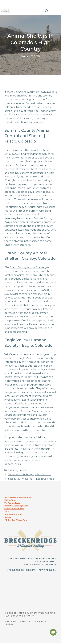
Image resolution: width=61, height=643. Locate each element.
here (27, 244)
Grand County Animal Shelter (27, 267)
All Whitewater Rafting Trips (17, 497)
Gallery (7, 517)
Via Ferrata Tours (12, 503)
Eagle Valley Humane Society (36, 358)
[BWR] (6, 11)
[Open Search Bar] (47, 11)
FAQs (6, 511)
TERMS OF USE (27, 621)
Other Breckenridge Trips (16, 506)
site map (10, 621)
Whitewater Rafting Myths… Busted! (29, 474)
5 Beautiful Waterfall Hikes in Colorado (31, 478)
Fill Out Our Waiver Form (16, 520)
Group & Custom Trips (14, 508)
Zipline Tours (10, 500)
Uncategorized (17, 470)
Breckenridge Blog (13, 514)
